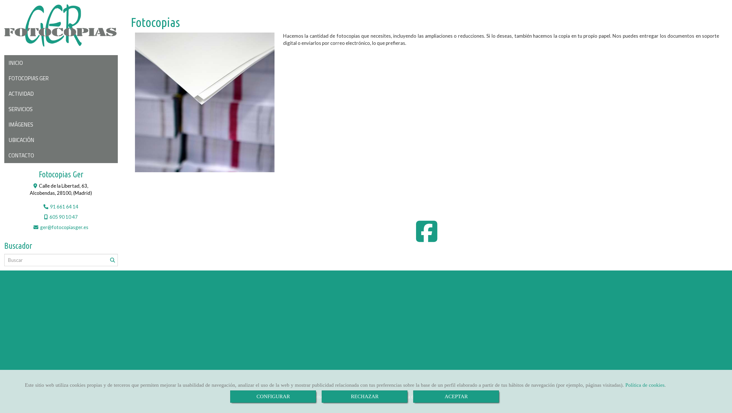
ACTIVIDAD (21, 94)
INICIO (16, 63)
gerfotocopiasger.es (64, 227)
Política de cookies (645, 385)
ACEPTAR (456, 396)
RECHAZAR (365, 396)
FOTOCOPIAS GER (29, 78)
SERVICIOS (21, 109)
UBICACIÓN (21, 140)
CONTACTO (21, 155)
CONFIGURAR (273, 396)
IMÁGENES (21, 125)
